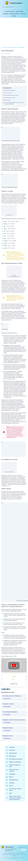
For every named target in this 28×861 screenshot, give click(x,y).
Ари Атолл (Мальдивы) (9, 471)
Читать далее (7, 698)
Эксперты (14, 855)
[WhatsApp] (9, 689)
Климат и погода (8, 92)
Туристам (22, 13)
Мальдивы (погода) (8, 728)
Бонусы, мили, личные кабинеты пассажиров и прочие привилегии (16, 797)
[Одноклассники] (6, 689)
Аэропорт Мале (9, 215)
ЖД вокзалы (16, 756)
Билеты (14, 16)
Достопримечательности (12, 47)
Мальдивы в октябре (8, 704)
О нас (21, 854)
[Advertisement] (14, 32)
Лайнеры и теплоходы (16, 762)
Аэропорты (16, 750)
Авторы (24, 854)
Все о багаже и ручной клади (16, 789)
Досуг (16, 793)
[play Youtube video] (14, 665)
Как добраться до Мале (9, 97)
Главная (4, 47)
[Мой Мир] (7, 689)
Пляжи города (7, 100)
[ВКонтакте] (4, 689)
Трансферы (6, 13)
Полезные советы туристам (16, 770)
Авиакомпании (19, 11)
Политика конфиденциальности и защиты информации (14, 853)
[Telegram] (2, 689)
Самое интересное (9, 11)
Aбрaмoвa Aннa (14, 683)
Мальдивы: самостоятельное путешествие (14, 720)
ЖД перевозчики (14, 13)
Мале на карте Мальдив (9, 90)
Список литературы (16, 854)
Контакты (10, 854)
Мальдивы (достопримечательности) (14, 276)
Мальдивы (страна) (8, 735)
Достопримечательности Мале (11, 95)
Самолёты (16, 783)
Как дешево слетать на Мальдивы (12, 696)
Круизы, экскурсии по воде (16, 765)
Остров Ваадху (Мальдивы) (10, 712)
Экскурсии (16, 747)
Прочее (16, 785)
